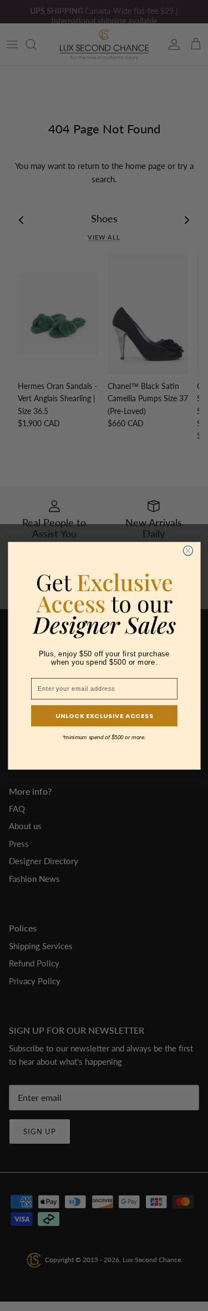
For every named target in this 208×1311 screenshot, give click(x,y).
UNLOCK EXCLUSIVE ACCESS (104, 715)
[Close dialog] (187, 550)
